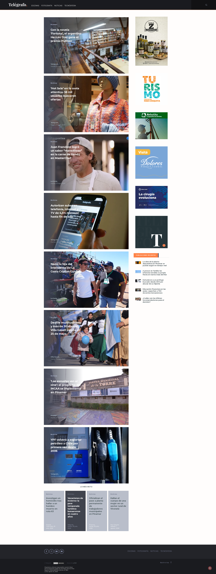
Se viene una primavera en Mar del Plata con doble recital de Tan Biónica (117, 505)
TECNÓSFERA (70, 6)
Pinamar (54, 415)
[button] (86, 45)
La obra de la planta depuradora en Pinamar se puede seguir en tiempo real (155, 264)
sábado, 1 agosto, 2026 (93, 527)
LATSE (74, 563)
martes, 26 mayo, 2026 (114, 527)
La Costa (54, 181)
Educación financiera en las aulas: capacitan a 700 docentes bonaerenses (154, 291)
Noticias (54, 83)
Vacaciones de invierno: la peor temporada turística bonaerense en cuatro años (54, 507)
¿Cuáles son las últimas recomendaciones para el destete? (153, 300)
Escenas (54, 24)
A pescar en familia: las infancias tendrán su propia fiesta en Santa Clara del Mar (155, 273)
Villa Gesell (55, 357)
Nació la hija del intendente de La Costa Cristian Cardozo (66, 267)
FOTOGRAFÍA (46, 6)
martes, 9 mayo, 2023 (58, 66)
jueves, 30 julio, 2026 (51, 527)
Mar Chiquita (93, 525)
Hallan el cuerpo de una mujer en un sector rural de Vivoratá (97, 503)
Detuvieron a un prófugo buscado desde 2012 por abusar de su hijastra (153, 282)
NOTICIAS (58, 6)
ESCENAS (35, 6)
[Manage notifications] (210, 568)
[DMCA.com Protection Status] (58, 563)
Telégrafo (54, 64)
